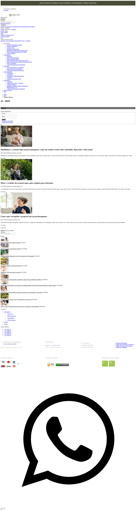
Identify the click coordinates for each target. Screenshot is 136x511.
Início (5, 94)
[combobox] (8, 22)
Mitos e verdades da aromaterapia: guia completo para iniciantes (27, 183)
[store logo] (14, 17)
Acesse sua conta (5, 36)
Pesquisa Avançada (5, 23)
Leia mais (3, 158)
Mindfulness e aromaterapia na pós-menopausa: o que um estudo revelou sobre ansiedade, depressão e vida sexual (46, 150)
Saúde (15, 219)
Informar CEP (7, 26)
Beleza (6, 322)
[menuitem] (7, 43)
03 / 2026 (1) (7, 333)
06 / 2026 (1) (7, 329)
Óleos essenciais (12, 316)
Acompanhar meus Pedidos (24, 26)
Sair (2, 38)
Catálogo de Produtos (87, 345)
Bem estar (16, 153)
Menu (2, 33)
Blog (5, 95)
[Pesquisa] (1, 235)
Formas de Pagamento (121, 343)
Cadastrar (6, 10)
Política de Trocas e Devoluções (124, 346)
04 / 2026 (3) (7, 332)
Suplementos (11, 318)
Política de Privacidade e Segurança (125, 344)
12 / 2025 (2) (7, 335)
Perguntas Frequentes (87, 347)
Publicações (17, 186)
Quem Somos (85, 343)
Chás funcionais (12, 320)
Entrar (2, 29)
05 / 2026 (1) (7, 331)
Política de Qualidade (121, 347)
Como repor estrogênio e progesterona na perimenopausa (24, 216)
